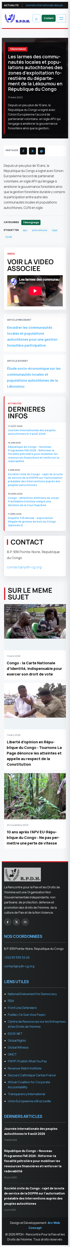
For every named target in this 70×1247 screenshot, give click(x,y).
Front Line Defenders (22, 1008)
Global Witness (18, 1047)
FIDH (11, 1001)
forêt (8, 237)
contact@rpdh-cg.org (24, 567)
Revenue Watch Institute (24, 1068)
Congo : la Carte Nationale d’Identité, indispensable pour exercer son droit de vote (34, 668)
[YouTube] (25, 922)
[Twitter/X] (16, 922)
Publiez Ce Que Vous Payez (27, 1015)
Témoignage (18, 49)
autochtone (39, 230)
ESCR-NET (15, 1034)
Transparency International (26, 1094)
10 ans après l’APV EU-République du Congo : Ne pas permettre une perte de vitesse (33, 837)
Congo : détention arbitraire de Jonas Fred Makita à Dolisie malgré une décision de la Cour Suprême (33, 501)
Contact (49, 18)
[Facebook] (7, 922)
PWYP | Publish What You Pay (27, 1061)
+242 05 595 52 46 (17, 957)
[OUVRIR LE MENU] (61, 18)
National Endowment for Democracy (32, 994)
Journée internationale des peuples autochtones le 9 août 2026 (46, 5)
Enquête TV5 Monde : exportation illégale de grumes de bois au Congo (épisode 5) (32, 521)
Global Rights (17, 1040)
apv (25, 230)
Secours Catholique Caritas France (32, 1075)
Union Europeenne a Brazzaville (29, 1101)
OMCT (12, 1054)
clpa (54, 230)
